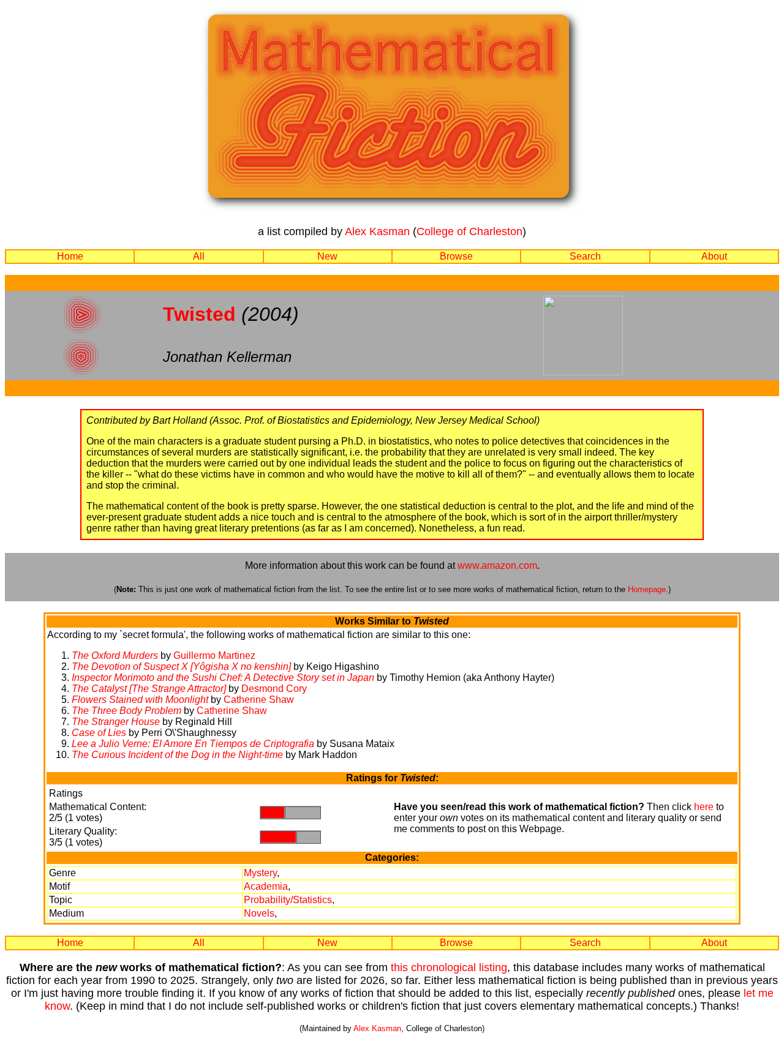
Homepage (647, 589)
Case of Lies (99, 732)
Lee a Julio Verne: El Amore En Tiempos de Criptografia (193, 743)
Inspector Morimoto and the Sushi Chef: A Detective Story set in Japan (223, 677)
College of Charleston (469, 231)
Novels (259, 913)
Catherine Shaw (259, 699)
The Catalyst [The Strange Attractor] (149, 688)
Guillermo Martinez (214, 655)
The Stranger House (116, 721)
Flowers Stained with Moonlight (140, 699)
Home (70, 256)
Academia (266, 886)
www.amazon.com (497, 565)
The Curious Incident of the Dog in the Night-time (177, 754)
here (704, 807)
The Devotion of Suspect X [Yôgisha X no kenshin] (181, 666)
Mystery (260, 873)
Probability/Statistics (288, 900)
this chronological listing (449, 967)
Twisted (199, 314)
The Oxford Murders (115, 655)
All (199, 256)
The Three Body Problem (126, 710)
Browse (456, 256)
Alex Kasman (377, 231)
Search (585, 256)
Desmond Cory (274, 688)
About (714, 256)
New (327, 256)
